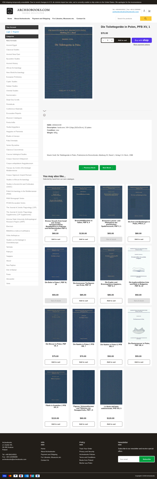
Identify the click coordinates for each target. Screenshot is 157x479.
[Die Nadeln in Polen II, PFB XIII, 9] (111, 326)
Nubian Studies (12, 86)
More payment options (142, 44)
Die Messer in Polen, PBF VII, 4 (56, 345)
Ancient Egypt (11, 45)
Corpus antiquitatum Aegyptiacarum (19, 163)
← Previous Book (88, 168)
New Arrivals (11, 41)
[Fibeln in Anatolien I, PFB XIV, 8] (56, 386)
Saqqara (9, 256)
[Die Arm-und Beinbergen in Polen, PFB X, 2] (139, 203)
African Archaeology (13, 68)
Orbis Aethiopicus (13, 235)
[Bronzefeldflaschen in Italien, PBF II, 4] (84, 202)
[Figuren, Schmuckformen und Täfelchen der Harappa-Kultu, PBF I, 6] (84, 387)
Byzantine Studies (13, 59)
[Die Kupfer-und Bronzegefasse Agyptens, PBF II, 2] (111, 263)
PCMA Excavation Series (15, 203)
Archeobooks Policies (87, 454)
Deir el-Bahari (11, 270)
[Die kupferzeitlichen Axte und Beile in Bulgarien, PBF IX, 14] (139, 263)
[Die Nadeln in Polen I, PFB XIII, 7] (84, 325)
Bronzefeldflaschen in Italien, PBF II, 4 (83, 221)
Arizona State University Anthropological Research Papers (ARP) (21, 220)
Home (9, 18)
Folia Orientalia (11, 141)
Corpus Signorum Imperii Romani (18, 175)
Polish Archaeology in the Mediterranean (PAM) (21, 192)
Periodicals (10, 104)
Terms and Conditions (87, 457)
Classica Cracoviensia (14, 150)
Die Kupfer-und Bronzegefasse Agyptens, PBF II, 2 (111, 284)
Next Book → (108, 168)
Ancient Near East (13, 54)
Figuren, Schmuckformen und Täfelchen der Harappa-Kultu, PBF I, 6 (83, 408)
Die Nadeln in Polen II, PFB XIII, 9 (111, 345)
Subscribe (147, 459)
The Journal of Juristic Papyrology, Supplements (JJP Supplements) (19, 213)
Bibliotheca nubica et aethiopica (18, 231)
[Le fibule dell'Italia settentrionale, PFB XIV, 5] (111, 387)
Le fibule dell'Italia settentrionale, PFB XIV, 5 (111, 407)
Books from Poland (86, 460)
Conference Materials (14, 109)
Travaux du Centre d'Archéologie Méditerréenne (18, 169)
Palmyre (9, 252)
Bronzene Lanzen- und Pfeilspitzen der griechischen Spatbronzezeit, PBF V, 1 (111, 223)
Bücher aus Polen (85, 463)
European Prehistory (14, 77)
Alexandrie (10, 279)
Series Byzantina (12, 145)
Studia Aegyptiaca (13, 127)
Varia (8, 283)
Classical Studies (12, 50)
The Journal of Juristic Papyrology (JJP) (21, 207)
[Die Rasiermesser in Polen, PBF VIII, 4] (139, 325)
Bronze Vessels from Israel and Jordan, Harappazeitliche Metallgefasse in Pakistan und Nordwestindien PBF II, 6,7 (56, 225)
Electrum (9, 226)
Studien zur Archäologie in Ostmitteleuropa (16, 241)
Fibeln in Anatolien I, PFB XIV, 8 (56, 406)
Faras (8, 274)
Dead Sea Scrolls (12, 100)
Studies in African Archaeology (17, 180)
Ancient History (12, 63)
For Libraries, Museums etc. (63, 18)
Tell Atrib (9, 247)
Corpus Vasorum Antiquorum (17, 159)
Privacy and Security (86, 451)
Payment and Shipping (41, 18)
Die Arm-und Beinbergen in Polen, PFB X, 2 (139, 223)
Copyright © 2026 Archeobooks (145, 476)
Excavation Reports (13, 113)
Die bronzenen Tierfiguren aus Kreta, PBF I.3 (83, 284)
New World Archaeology (15, 72)
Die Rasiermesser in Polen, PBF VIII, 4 (139, 344)
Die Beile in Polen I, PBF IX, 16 (56, 283)
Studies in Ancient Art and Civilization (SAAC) (20, 185)
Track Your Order (85, 449)
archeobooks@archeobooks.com (126, 12)
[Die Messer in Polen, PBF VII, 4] (56, 325)
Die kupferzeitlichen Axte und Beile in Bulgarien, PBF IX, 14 (139, 284)
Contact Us (81, 18)
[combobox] (134, 18)
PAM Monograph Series (15, 198)
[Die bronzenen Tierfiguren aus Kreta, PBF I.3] (84, 264)
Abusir (8, 261)
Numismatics (11, 95)
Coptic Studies (11, 82)
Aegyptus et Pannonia (14, 131)
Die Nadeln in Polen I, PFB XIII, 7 (83, 345)
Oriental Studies (12, 91)
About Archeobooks (22, 18)
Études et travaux (13, 136)
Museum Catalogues (14, 118)
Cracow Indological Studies (16, 154)
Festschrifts (10, 122)
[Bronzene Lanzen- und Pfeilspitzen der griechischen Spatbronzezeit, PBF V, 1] (111, 202)
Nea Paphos (11, 265)
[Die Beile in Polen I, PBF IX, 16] (56, 263)
